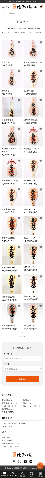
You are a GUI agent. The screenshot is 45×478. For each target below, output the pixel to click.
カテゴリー (8, 364)
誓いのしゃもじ (8, 400)
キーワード (8, 354)
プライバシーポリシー (10, 446)
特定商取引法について (11, 443)
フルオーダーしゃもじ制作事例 (14, 423)
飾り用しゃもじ (8, 409)
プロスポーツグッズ (9, 403)
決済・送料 (6, 437)
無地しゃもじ (27, 400)
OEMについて (7, 426)
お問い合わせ (7, 440)
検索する (22, 379)
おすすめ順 (22, 28)
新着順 (37, 28)
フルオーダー (27, 403)
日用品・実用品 (8, 412)
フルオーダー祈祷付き (31, 406)
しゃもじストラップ (9, 406)
